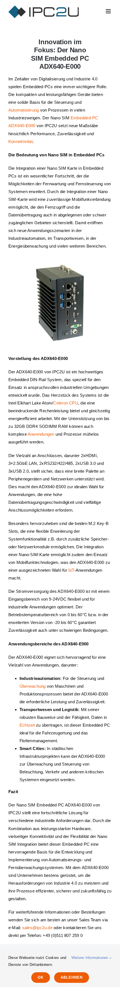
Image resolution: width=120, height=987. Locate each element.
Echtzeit (27, 725)
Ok (41, 977)
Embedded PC (84, 117)
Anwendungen (41, 434)
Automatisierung (23, 110)
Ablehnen (72, 977)
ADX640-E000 (21, 125)
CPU (73, 403)
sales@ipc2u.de (37, 927)
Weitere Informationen (90, 958)
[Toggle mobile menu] (109, 11)
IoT (71, 570)
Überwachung (32, 686)
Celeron (60, 403)
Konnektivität (20, 141)
